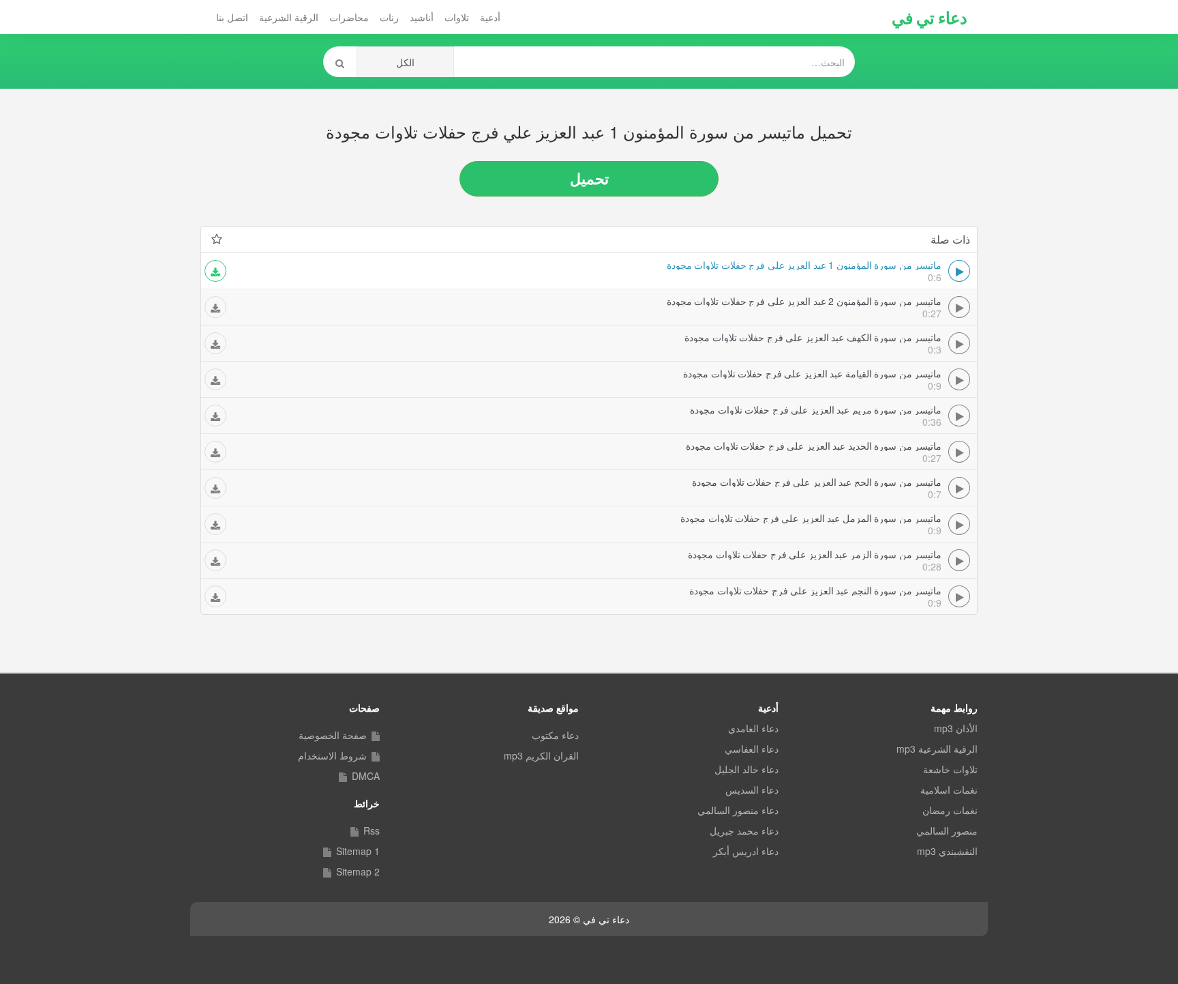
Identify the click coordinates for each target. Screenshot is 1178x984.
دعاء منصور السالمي (738, 810)
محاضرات (349, 17)
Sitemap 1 (358, 851)
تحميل (589, 178)
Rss (371, 830)
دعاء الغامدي (753, 728)
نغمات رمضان (950, 810)
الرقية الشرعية (288, 17)
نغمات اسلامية (949, 789)
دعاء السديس (752, 789)
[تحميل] (215, 271)
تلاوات (456, 17)
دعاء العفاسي (752, 748)
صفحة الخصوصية (333, 735)
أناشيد (422, 17)
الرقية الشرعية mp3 (937, 748)
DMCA (366, 776)
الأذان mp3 (956, 728)
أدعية (490, 17)
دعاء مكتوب (555, 735)
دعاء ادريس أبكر (746, 851)
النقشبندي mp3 (947, 851)
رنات (389, 17)
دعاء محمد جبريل (744, 830)
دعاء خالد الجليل (746, 769)
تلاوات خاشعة (950, 769)
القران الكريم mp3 (541, 755)
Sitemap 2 (358, 871)
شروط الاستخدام (332, 755)
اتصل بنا (232, 17)
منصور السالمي (947, 830)
